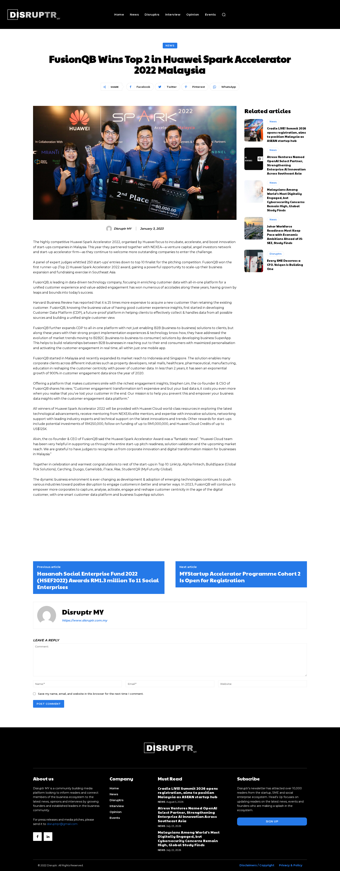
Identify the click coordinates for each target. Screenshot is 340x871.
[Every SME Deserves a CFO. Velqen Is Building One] (253, 261)
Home (114, 788)
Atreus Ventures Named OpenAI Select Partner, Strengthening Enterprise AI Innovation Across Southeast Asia (286, 165)
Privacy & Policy (290, 865)
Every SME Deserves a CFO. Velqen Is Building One (285, 264)
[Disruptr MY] (109, 229)
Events (115, 818)
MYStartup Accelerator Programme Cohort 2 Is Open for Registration (239, 577)
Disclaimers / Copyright (256, 865)
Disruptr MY (122, 228)
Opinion (116, 812)
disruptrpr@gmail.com (62, 824)
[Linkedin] (48, 836)
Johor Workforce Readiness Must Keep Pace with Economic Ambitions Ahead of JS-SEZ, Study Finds (285, 234)
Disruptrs (276, 253)
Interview (117, 806)
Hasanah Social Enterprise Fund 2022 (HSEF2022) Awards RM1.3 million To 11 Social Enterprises (98, 580)
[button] (224, 14)
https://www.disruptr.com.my (84, 620)
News (170, 45)
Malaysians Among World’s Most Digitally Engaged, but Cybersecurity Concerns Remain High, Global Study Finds (286, 199)
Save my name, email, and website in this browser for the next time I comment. (90, 693)
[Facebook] (37, 836)
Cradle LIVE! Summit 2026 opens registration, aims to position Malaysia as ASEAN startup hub (286, 134)
